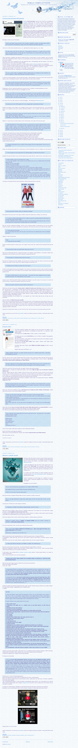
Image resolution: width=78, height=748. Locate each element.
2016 (60, 98)
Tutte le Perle (60, 48)
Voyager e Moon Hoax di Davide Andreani (65, 157)
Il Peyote (59, 190)
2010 (60, 131)
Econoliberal (60, 176)
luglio (62, 114)
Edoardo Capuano (16, 735)
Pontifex (29, 446)
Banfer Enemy (60, 181)
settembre (62, 111)
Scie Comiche (60, 199)
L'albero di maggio (61, 191)
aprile (62, 118)
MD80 (59, 167)
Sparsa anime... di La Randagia (63, 203)
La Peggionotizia (61, 151)
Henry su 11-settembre (62, 165)
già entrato (35, 548)
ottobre (62, 109)
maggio (62, 117)
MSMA (25, 446)
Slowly (59, 202)
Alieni (18, 318)
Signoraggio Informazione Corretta (64, 177)
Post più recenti (5, 741)
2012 (60, 105)
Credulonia (60, 186)
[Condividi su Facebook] (6, 320)
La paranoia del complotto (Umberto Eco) (65, 150)
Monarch (22, 735)
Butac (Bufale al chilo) (62, 172)
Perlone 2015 (61, 39)
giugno (62, 115)
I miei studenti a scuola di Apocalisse (64, 156)
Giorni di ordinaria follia (62, 187)
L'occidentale (60, 192)
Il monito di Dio (7, 327)
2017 (60, 97)
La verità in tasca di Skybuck (63, 194)
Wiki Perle (61, 62)
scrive (30, 349)
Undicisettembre (61, 163)
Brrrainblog (60, 170)
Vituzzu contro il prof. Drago (68, 63)
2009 (60, 133)
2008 (60, 134)
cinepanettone (35, 64)
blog (25, 21)
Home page (28, 741)
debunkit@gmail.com (68, 75)
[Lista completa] (58, 142)
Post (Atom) (8, 744)
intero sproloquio (20, 552)
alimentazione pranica (40, 100)
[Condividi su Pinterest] (7, 320)
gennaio (62, 128)
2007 (60, 136)
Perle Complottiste (39, 3)
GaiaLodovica (60, 185)
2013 (60, 103)
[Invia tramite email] (3, 320)
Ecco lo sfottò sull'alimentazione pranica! (39, 474)
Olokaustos (60, 183)
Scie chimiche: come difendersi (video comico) (66, 155)
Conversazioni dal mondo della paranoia (13, 18)
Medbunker (60, 169)
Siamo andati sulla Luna (62, 200)
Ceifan (59, 173)
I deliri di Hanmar (61, 189)
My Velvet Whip (61, 195)
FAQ (59, 49)
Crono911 (60, 164)
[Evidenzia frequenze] (63, 142)
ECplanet (9, 735)
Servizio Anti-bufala (61, 168)
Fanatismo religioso (19, 446)
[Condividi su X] (5, 320)
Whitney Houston (35, 446)
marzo (62, 120)
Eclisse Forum (60, 174)
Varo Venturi (41, 318)
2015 (60, 100)
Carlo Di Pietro (10, 446)
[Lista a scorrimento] (61, 142)
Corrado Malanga (24, 318)
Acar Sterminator (61, 179)
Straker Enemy (60, 204)
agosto (62, 112)
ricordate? (25, 22)
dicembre (62, 106)
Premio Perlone (60, 47)
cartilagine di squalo (25, 682)
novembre (62, 107)
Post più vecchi (50, 741)
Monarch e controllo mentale (10, 455)
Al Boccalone (60, 182)
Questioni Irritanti (61, 198)
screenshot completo (27, 552)
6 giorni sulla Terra (11, 318)
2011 (60, 130)
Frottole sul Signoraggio (62, 178)
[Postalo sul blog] (4, 320)
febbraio (62, 122)
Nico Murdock (60, 196)
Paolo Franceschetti (33, 318)
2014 (60, 101)
